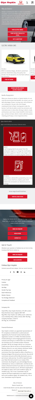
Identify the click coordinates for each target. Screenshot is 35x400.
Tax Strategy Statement (8, 297)
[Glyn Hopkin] (8, 3)
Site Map (4, 287)
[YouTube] (17, 272)
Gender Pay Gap (6, 290)
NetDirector (10, 395)
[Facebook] (10, 272)
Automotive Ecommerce (21, 395)
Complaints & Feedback (8, 300)
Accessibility (5, 285)
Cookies (4, 282)
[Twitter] (14, 272)
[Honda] (21, 2)
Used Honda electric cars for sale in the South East (18, 387)
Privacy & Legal (6, 279)
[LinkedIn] (24, 272)
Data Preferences (6, 292)
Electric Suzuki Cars (17, 385)
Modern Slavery (6, 295)
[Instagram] (21, 272)
